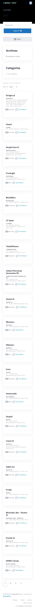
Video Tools (9, 106)
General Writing (11, 101)
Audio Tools (13, 100)
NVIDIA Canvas (12, 561)
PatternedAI (11, 393)
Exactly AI (10, 538)
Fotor (8, 369)
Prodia (9, 490)
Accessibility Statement (24, 606)
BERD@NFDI (7, 596)
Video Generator (19, 104)
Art (7, 100)
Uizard (9, 124)
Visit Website (22, 109)
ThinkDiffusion (12, 246)
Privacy (15, 600)
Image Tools (21, 103)
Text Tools (9, 104)
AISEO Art (10, 467)
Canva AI (10, 441)
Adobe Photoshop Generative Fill (14, 272)
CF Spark (10, 220)
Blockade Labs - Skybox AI (16, 513)
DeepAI (9, 416)
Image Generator (11, 103)
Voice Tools (18, 106)
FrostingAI (10, 173)
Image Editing (21, 101)
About (30, 600)
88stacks (10, 322)
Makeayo (10, 345)
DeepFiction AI (12, 147)
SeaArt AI (10, 299)
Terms (22, 600)
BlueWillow (11, 197)
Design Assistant (22, 100)
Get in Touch (27, 603)
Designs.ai (10, 95)
